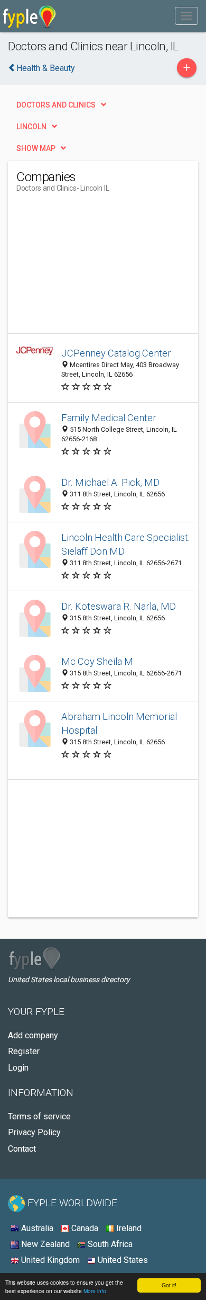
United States (122, 1260)
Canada (83, 1228)
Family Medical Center (108, 417)
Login (18, 1068)
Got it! (169, 1285)
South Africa (109, 1244)
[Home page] (29, 16)
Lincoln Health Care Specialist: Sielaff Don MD (125, 544)
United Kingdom (49, 1260)
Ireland (128, 1228)
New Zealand (44, 1244)
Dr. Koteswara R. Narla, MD (118, 606)
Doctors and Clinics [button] (56, 105)
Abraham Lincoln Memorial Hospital (119, 723)
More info (94, 1291)
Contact (22, 1149)
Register (24, 1051)
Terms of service (39, 1116)
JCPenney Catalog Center (116, 353)
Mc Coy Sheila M (97, 661)
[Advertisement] (95, 267)
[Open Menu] (186, 16)
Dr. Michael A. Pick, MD (110, 482)
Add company (33, 1035)
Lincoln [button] (31, 126)
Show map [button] (35, 148)
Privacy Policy (34, 1132)
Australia (36, 1228)
